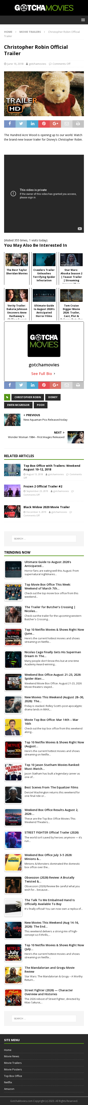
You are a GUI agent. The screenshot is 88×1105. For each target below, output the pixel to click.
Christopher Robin (28, 397)
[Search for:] (44, 538)
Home (7, 1050)
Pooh (40, 405)
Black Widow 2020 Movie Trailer (47, 507)
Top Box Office (13, 1076)
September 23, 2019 (37, 491)
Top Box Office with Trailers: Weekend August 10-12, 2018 (52, 467)
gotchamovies (37, 64)
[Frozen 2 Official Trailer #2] (12, 491)
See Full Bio (41, 373)
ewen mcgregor (18, 405)
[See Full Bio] (54, 374)
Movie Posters (13, 1069)
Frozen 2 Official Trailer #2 (43, 486)
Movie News (11, 1056)
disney (53, 397)
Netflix (8, 1082)
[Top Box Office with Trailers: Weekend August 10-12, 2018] (12, 470)
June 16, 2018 (15, 64)
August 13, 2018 (34, 474)
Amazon (9, 1089)
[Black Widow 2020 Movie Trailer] (12, 511)
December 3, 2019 (36, 511)
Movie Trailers (13, 1063)
